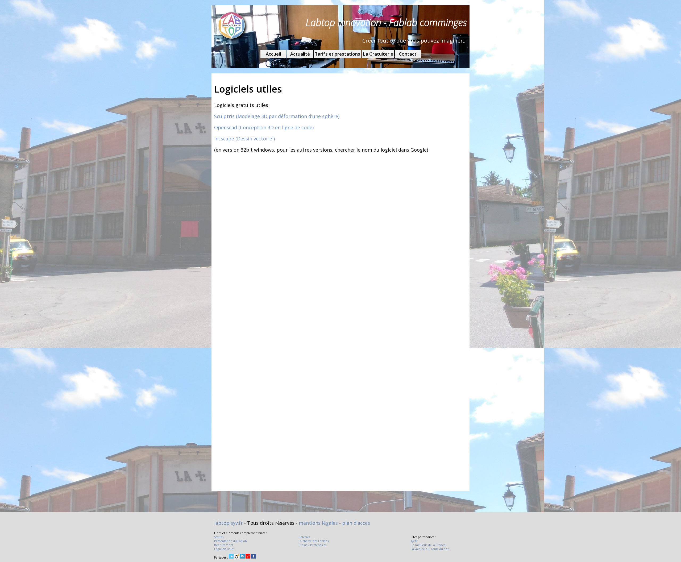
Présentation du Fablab (230, 541)
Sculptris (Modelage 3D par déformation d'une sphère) (276, 116)
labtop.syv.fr (228, 523)
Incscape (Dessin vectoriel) (244, 138)
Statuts (218, 537)
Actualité (300, 54)
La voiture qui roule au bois (430, 549)
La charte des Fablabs (313, 541)
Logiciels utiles (224, 549)
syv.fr (414, 541)
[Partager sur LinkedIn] (242, 556)
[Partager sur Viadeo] (236, 556)
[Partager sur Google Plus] (248, 556)
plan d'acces (356, 523)
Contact (408, 54)
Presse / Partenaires (312, 545)
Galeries (304, 537)
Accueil (273, 54)
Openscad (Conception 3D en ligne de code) (264, 127)
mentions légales (318, 523)
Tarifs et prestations (337, 54)
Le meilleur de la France (428, 545)
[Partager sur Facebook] (253, 556)
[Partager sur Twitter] (231, 556)
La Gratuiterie (378, 54)
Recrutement (223, 545)
